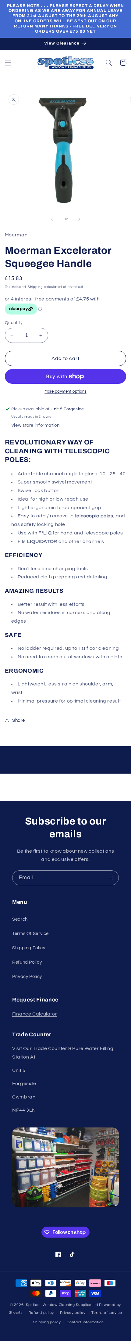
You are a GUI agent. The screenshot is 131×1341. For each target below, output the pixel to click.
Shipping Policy (28, 948)
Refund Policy (27, 962)
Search (20, 919)
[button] (8, 63)
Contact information (85, 1322)
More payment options (65, 392)
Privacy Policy (27, 976)
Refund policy (41, 1312)
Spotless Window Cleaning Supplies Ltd (62, 1305)
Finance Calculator (34, 1014)
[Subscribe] (111, 877)
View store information (35, 425)
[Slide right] (79, 219)
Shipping (35, 287)
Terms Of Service (30, 933)
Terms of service (106, 1312)
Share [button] (18, 720)
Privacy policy (73, 1312)
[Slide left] (51, 219)
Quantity (14, 323)
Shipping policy (47, 1322)
